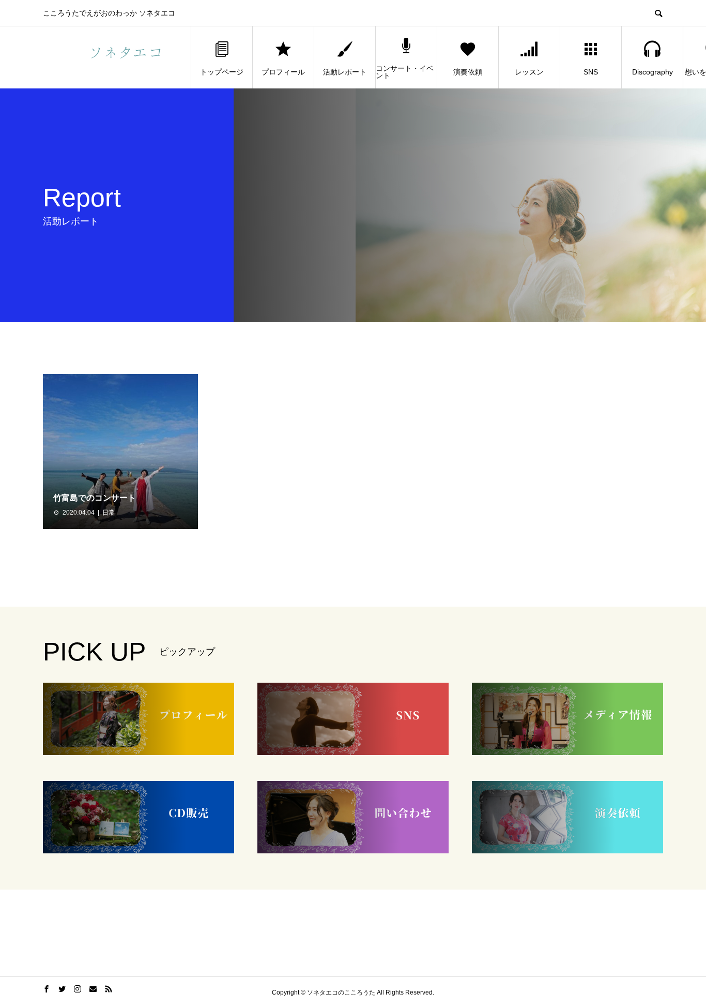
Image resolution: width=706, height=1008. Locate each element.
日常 (108, 512)
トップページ (221, 72)
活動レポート (344, 72)
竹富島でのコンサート (94, 497)
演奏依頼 (467, 72)
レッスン (529, 72)
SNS (591, 72)
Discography (652, 72)
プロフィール (283, 72)
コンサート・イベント (405, 72)
